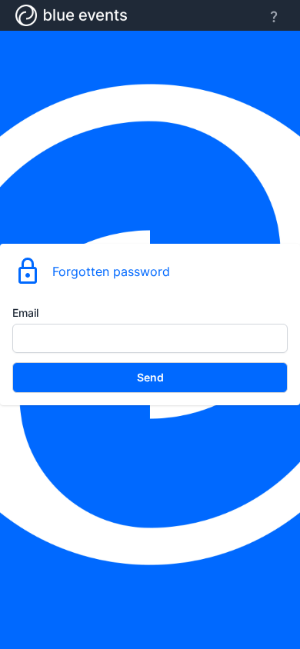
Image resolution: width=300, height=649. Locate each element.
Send (150, 377)
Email (25, 312)
